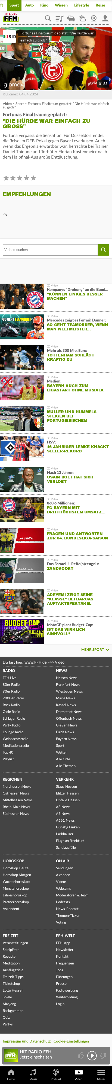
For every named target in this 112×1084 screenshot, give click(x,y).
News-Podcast (67, 909)
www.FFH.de (35, 662)
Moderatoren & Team (72, 895)
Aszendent (11, 909)
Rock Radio (11, 705)
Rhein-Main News (16, 807)
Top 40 (8, 752)
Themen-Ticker (68, 916)
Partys (8, 1024)
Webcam (94, 16)
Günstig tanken (68, 827)
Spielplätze (11, 950)
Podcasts (63, 902)
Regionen (12, 779)
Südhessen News (16, 814)
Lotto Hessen (13, 990)
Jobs (59, 970)
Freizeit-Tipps (13, 977)
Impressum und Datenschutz (27, 1041)
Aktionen (63, 875)
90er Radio (11, 691)
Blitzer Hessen (67, 793)
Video (7, 104)
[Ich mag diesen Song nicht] (102, 1055)
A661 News (65, 820)
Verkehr (65, 779)
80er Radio (11, 685)
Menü (101, 1079)
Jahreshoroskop (15, 895)
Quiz (6, 1017)
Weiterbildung (67, 997)
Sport (14, 5)
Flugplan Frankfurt (70, 841)
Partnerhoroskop (16, 902)
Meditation (11, 963)
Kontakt (62, 956)
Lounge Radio (13, 732)
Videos (61, 882)
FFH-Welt (65, 936)
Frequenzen (65, 963)
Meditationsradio (16, 746)
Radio (9, 671)
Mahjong (9, 1004)
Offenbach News (69, 718)
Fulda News (65, 732)
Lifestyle (81, 5)
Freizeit (10, 936)
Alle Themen (66, 766)
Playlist (59, 16)
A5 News (63, 814)
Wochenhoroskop (16, 882)
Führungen (64, 977)
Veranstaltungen (15, 943)
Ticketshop (11, 984)
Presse (61, 984)
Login (60, 1004)
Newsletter (64, 950)
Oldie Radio (11, 712)
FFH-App (63, 943)
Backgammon (13, 1011)
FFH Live (10, 678)
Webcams (63, 888)
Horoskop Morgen (17, 875)
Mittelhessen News (18, 800)
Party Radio (11, 725)
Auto (29, 5)
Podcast (56, 1079)
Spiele (7, 997)
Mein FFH (105, 16)
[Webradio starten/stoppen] (92, 1055)
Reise (100, 5)
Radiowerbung (67, 990)
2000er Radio (13, 698)
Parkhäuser (64, 834)
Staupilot (71, 16)
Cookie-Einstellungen (71, 1041)
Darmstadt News (69, 712)
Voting (61, 922)
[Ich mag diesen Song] (81, 1055)
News (61, 671)
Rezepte (9, 956)
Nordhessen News (17, 787)
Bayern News (66, 739)
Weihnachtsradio (15, 739)
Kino (44, 5)
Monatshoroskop (16, 888)
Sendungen (64, 868)
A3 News (63, 807)
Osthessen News (16, 793)
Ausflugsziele (13, 970)
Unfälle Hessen (68, 800)
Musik (33, 1079)
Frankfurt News (68, 685)
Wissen (61, 5)
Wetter (82, 16)
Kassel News (66, 705)
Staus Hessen (66, 787)
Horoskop (13, 861)
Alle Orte (63, 759)
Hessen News (66, 678)
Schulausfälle (66, 848)
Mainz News (65, 698)
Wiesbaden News (69, 691)
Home (11, 1079)
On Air (62, 861)
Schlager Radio (14, 718)
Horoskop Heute (16, 868)
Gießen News (66, 725)
